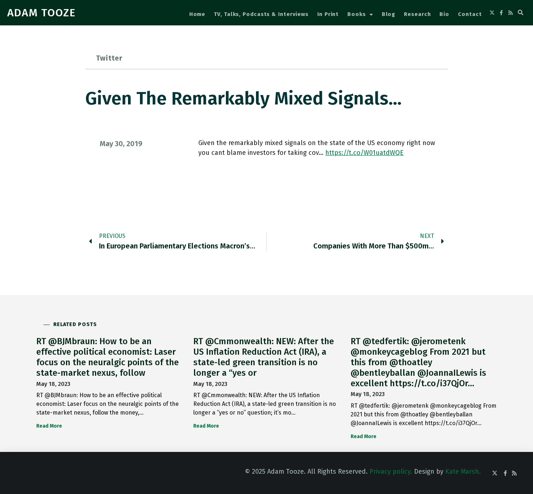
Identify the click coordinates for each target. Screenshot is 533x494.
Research (417, 14)
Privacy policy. (390, 472)
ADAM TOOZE (41, 12)
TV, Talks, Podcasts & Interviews (261, 14)
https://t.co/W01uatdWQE (364, 153)
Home (197, 14)
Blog (389, 14)
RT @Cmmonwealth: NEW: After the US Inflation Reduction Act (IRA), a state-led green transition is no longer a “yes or (263, 357)
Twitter (109, 58)
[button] (521, 13)
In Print (328, 14)
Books (356, 14)
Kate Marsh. (463, 472)
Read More (49, 426)
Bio (444, 14)
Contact (470, 14)
